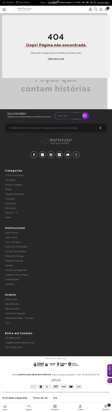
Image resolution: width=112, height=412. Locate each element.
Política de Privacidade (47, 371)
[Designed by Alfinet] (56, 379)
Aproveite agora (103, 2)
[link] (29, 407)
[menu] (4, 9)
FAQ (55, 398)
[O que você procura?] (96, 9)
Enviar (86, 116)
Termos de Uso (40, 398)
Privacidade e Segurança (14, 398)
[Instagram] (42, 154)
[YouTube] (67, 154)
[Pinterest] (51, 154)
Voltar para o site (56, 59)
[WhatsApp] (109, 380)
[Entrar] (91, 9)
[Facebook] (34, 154)
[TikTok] (59, 154)
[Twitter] (76, 154)
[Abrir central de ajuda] (109, 370)
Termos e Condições (66, 371)
